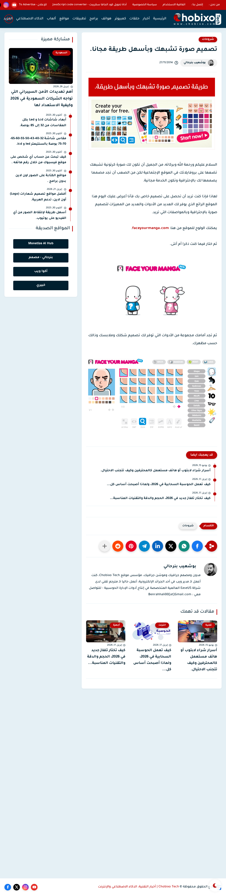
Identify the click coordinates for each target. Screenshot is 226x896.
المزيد (8, 19)
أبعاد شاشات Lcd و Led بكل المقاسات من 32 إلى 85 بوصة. (43, 122)
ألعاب (51, 19)
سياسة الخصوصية (144, 4)
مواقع (64, 19)
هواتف (106, 19)
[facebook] (7, 887)
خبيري (40, 285)
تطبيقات (79, 19)
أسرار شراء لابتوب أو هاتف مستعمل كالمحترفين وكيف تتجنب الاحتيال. (155, 471)
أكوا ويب (40, 271)
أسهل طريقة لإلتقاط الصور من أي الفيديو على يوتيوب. (39, 215)
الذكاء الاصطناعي (29, 19)
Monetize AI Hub (40, 244)
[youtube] (14, 5)
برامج (93, 19)
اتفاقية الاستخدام (174, 4)
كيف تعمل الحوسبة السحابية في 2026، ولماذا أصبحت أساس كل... (159, 484)
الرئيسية (159, 19)
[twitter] (16, 887)
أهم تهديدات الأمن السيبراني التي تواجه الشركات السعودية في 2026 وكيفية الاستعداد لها (41, 99)
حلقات (134, 19)
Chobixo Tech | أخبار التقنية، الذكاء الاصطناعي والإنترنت (138, 887)
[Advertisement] (151, 719)
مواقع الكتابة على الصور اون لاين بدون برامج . (40, 178)
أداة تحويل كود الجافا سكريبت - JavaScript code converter (90, 4)
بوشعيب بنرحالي (195, 62)
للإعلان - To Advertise (33, 4)
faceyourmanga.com (150, 228)
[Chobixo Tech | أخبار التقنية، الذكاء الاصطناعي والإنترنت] (197, 19)
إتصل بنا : (197, 4)
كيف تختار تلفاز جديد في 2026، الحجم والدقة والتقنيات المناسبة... (160, 498)
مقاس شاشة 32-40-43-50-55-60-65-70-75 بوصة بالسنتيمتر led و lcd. (38, 141)
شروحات (208, 39)
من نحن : (214, 4)
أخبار (146, 19)
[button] (197, 546)
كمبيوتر (120, 19)
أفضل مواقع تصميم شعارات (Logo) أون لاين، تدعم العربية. (38, 197)
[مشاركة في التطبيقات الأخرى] (104, 546)
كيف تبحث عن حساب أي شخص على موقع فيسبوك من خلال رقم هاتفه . (38, 160)
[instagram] (6, 5)
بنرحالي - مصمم (41, 257)
